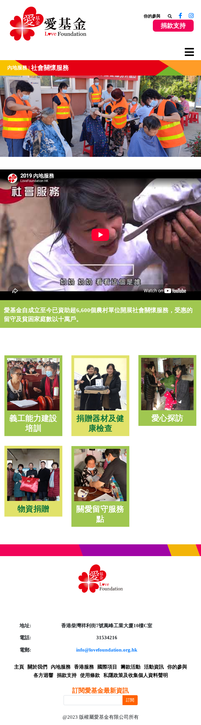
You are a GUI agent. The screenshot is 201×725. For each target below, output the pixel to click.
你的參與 (152, 16)
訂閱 (130, 700)
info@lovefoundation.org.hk (106, 650)
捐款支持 (173, 25)
